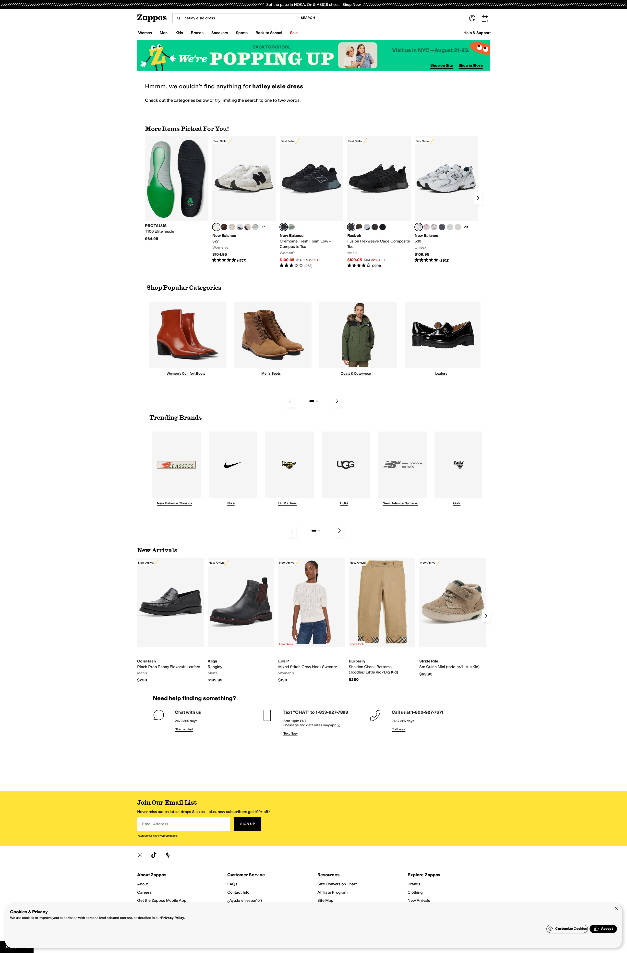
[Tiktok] (153, 855)
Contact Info (238, 892)
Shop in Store (471, 65)
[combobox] (234, 18)
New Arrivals (419, 900)
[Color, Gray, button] (367, 227)
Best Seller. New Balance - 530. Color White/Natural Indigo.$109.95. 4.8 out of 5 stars (446, 199)
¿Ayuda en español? (245, 900)
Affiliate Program (332, 892)
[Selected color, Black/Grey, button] (284, 227)
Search (308, 18)
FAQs (232, 884)
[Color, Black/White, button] (382, 227)
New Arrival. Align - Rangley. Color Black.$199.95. (241, 620)
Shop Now (351, 4)
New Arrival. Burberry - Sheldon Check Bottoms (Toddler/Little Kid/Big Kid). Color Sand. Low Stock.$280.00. (382, 620)
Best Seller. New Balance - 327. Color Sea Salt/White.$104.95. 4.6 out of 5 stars (244, 199)
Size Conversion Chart (337, 884)
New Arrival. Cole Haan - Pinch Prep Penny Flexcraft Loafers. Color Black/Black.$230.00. (170, 620)
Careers (144, 892)
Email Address (155, 824)
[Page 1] (311, 401)
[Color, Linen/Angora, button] (232, 227)
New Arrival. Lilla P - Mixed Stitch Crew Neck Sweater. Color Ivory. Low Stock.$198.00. (311, 620)
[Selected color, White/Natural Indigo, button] (418, 227)
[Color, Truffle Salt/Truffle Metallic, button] (434, 227)
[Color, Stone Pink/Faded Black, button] (426, 227)
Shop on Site (441, 65)
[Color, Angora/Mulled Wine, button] (248, 227)
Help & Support (477, 32)
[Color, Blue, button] (375, 227)
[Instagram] (140, 855)
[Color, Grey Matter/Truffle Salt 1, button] (458, 227)
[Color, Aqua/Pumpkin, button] (291, 227)
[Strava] (167, 855)
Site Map (325, 900)
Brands (414, 884)
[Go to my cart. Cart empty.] (485, 18)
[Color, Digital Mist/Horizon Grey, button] (240, 227)
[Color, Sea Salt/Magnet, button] (442, 227)
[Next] (478, 198)
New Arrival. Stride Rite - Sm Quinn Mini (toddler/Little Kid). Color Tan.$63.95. (452, 617)
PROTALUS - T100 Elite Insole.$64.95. (176, 188)
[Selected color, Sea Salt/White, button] (216, 227)
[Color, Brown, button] (359, 227)
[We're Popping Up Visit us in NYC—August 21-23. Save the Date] (313, 55)
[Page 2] (317, 401)
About (142, 884)
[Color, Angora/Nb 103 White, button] (255, 227)
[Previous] (290, 400)
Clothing (415, 892)
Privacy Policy (172, 918)
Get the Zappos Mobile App (161, 900)
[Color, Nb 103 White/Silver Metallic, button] (450, 227)
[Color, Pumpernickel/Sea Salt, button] (224, 227)
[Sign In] (472, 18)
